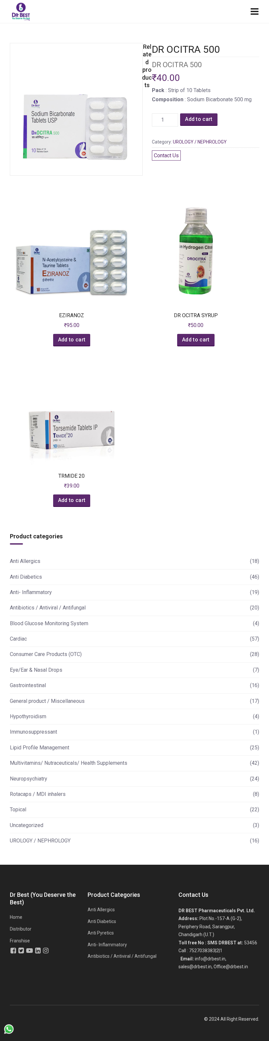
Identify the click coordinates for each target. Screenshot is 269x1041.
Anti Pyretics (101, 932)
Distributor (20, 929)
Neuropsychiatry (28, 779)
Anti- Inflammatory (31, 592)
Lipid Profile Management (39, 747)
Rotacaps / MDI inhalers (38, 794)
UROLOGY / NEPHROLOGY (200, 142)
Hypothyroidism (28, 716)
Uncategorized (26, 825)
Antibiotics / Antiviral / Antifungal (48, 608)
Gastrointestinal (28, 685)
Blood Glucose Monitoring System (49, 623)
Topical (18, 809)
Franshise (20, 940)
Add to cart (199, 119)
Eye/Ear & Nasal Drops (36, 670)
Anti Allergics (25, 561)
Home (16, 917)
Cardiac (18, 639)
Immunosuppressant (33, 732)
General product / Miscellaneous (47, 701)
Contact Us (166, 155)
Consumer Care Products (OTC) (46, 654)
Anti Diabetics (26, 577)
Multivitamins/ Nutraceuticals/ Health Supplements (68, 763)
